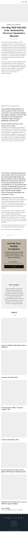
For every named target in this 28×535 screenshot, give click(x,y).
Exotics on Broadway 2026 (10, 439)
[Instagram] (16, 518)
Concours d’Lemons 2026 (9, 377)
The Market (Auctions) (10, 235)
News (13, 24)
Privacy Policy (14, 526)
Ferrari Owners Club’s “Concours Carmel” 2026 (12, 408)
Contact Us (14, 521)
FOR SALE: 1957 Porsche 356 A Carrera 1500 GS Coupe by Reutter (14, 503)
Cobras (24, 65)
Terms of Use (14, 524)
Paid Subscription (14, 522)
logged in (10, 509)
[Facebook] (13, 518)
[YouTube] (21, 518)
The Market (18, 24)
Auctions (9, 24)
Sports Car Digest (14, 39)
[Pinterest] (18, 518)
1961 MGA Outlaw (10, 212)
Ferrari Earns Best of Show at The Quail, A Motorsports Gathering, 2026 (13, 470)
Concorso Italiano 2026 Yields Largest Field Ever (13, 346)
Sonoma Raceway (7, 220)
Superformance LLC (13, 50)
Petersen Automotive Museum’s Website (13, 226)
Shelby (17, 127)
